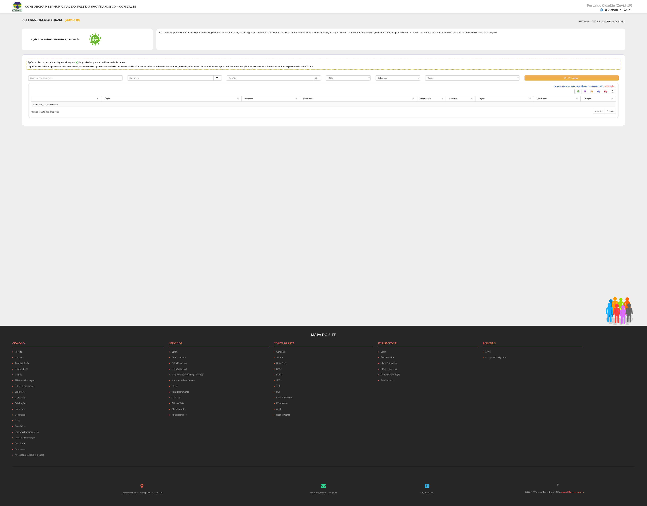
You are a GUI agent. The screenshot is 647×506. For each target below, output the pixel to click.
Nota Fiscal (281, 363)
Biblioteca (20, 391)
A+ (625, 10)
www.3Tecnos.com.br (572, 492)
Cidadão (585, 21)
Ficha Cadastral (179, 369)
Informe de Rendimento (183, 380)
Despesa (19, 357)
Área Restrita (387, 357)
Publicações (20, 403)
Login (174, 351)
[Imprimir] (612, 91)
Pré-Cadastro (387, 380)
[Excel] (577, 91)
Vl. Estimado (542, 99)
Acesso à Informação (25, 437)
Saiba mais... (609, 86)
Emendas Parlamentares (27, 432)
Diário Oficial (21, 369)
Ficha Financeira (179, 363)
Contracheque (179, 357)
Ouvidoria (20, 443)
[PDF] (605, 91)
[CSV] (584, 91)
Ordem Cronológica (390, 374)
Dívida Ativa (282, 403)
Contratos (20, 414)
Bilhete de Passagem (25, 380)
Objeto (482, 99)
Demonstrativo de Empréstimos (187, 374)
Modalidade (308, 99)
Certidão (280, 351)
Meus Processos (389, 369)
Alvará (279, 357)
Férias (175, 386)
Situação (587, 99)
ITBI (278, 386)
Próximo (610, 111)
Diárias (18, 374)
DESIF (279, 374)
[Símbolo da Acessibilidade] (602, 10)
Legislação (20, 397)
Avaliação (176, 397)
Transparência (22, 363)
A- (630, 10)
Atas (17, 420)
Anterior (599, 111)
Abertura (453, 99)
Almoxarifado (178, 409)
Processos (20, 449)
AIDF (278, 409)
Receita (18, 351)
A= (621, 10)
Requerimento (283, 414)
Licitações (19, 409)
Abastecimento (179, 414)
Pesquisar (573, 77)
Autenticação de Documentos (29, 454)
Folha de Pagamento (25, 386)
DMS (278, 369)
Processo (249, 99)
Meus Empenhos (389, 363)
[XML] (591, 91)
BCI (278, 391)
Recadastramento (180, 391)
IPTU (278, 380)
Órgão (107, 99)
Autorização (425, 99)
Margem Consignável (495, 357)
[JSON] (598, 91)
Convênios (20, 426)
